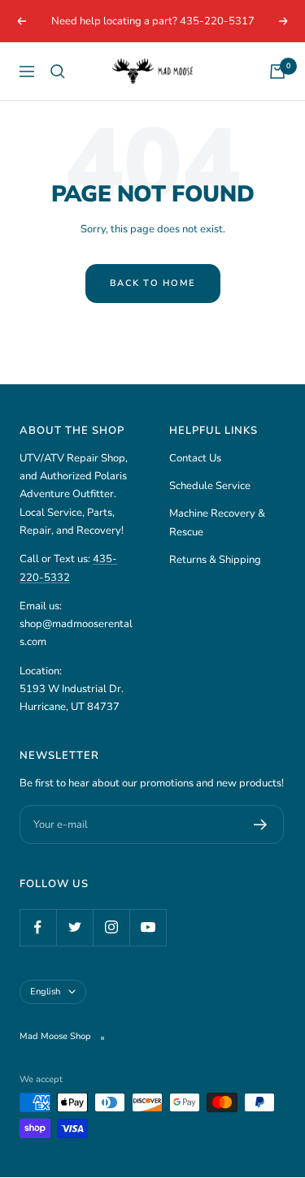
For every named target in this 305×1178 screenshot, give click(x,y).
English (45, 991)
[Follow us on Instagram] (111, 927)
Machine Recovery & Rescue (217, 522)
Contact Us (195, 458)
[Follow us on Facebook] (38, 927)
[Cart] (277, 71)
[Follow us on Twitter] (74, 927)
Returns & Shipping (215, 559)
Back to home (153, 283)
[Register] (261, 824)
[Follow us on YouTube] (147, 927)
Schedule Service (210, 486)
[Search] (57, 71)
